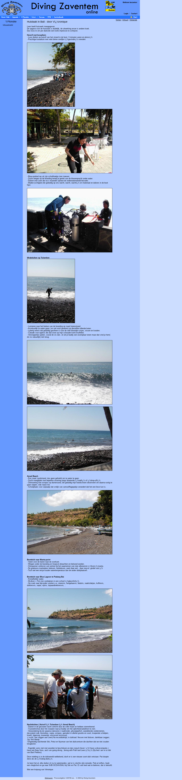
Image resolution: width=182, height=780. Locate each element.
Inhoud (125, 20)
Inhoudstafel (8, 25)
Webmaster (49, 778)
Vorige (118, 20)
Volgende (133, 20)
